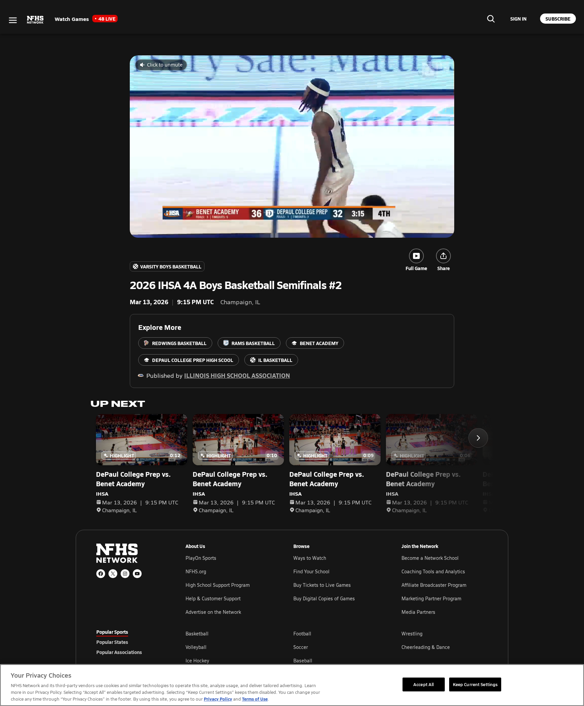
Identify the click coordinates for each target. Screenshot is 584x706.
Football (302, 633)
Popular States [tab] (112, 641)
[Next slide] (478, 438)
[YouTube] (137, 573)
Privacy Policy (218, 699)
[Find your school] (491, 18)
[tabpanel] (337, 646)
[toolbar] (292, 146)
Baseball (302, 660)
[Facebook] (100, 573)
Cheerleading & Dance (426, 647)
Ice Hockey (197, 660)
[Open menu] (13, 20)
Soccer (300, 647)
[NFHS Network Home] (35, 20)
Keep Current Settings (475, 684)
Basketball (197, 633)
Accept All (423, 684)
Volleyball (196, 647)
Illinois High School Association (237, 375)
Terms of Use (255, 699)
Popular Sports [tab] (112, 631)
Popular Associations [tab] (119, 652)
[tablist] (130, 641)
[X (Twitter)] (112, 573)
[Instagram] (125, 573)
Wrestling (412, 633)
